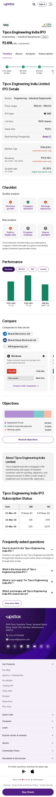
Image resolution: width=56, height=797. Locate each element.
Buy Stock (28, 792)
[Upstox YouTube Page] (34, 646)
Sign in (42, 4)
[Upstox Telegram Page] (21, 646)
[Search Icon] (35, 4)
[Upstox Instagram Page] (41, 646)
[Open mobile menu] (51, 4)
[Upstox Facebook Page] (8, 646)
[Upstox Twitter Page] (14, 646)
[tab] (8, 269)
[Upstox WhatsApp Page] (47, 646)
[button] (28, 549)
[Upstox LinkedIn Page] (28, 646)
